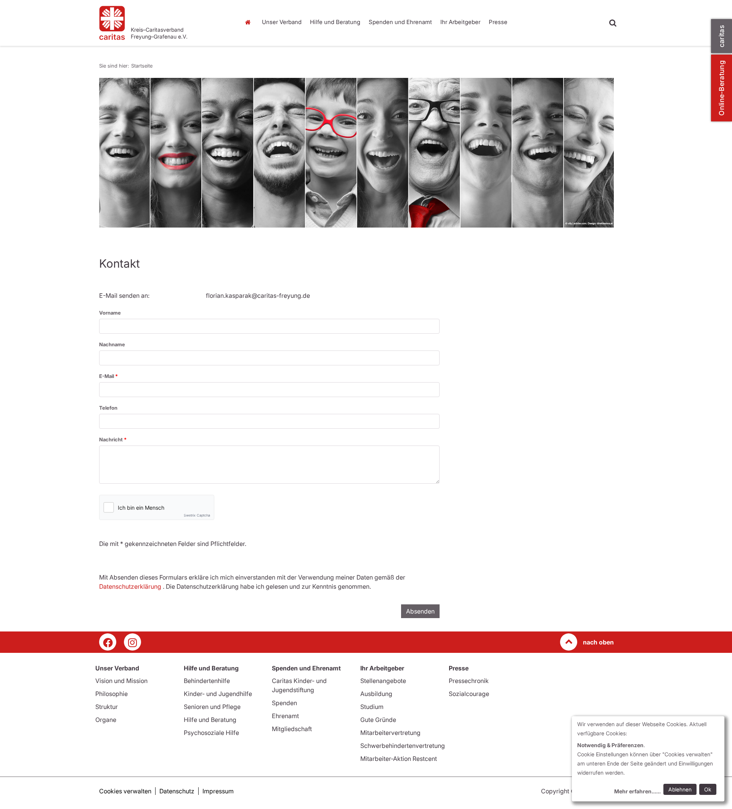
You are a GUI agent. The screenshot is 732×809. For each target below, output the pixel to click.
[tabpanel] (356, 153)
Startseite (249, 22)
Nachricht (111, 439)
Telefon (108, 408)
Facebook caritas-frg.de (107, 642)
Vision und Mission (121, 681)
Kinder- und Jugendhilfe (218, 694)
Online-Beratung (722, 88)
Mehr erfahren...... (637, 791)
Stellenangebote (383, 681)
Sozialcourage (469, 694)
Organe (105, 719)
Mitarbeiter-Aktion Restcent (398, 758)
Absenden (420, 611)
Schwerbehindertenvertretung (402, 745)
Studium (372, 706)
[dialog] (648, 758)
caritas (722, 36)
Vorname (110, 313)
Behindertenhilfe (207, 681)
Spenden (284, 703)
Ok (707, 789)
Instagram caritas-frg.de (132, 642)
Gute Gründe (378, 719)
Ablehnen (680, 789)
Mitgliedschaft (292, 729)
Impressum (218, 791)
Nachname (112, 344)
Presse (498, 22)
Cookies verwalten (125, 791)
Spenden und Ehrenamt (400, 22)
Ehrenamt (285, 716)
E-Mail (107, 376)
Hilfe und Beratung (335, 22)
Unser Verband (282, 22)
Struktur (106, 706)
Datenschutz (176, 791)
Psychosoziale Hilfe (211, 732)
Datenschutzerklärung (130, 586)
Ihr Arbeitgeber (460, 22)
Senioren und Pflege (212, 706)
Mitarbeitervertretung (390, 732)
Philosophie (111, 694)
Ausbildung (376, 694)
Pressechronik (469, 681)
